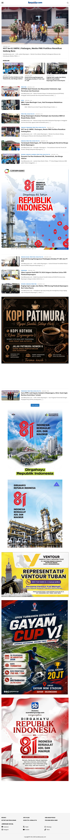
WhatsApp (48, 827)
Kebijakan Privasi (50, 817)
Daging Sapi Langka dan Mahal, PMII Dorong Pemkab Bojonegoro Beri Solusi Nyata (34, 79)
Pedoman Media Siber (51, 820)
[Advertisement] (35, 375)
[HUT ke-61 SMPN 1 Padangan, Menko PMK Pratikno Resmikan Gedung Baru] (35, 25)
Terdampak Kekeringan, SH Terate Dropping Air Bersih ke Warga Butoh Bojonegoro (56, 79)
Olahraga (33, 154)
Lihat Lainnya (35, 405)
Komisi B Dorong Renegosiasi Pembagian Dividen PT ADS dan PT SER (13, 79)
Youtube (27, 829)
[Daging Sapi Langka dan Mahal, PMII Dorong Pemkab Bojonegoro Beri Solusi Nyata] (35, 68)
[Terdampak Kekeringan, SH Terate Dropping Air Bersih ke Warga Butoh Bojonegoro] (57, 68)
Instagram (6, 829)
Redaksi (3, 817)
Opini (22, 100)
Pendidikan (29, 127)
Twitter (26, 827)
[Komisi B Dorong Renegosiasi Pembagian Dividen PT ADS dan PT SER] (13, 68)
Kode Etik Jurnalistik (30, 820)
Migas (27, 257)
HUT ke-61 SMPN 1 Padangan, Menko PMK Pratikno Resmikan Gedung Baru (32, 49)
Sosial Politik (30, 114)
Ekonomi (23, 154)
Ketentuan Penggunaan (8, 820)
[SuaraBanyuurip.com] (35, 2)
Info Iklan (26, 817)
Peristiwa (23, 87)
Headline (23, 127)
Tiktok (48, 829)
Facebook (6, 827)
